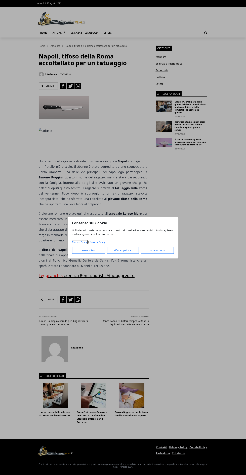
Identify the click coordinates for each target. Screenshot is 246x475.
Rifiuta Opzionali (123, 250)
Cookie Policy (79, 242)
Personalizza (88, 250)
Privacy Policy (97, 242)
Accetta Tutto (157, 250)
